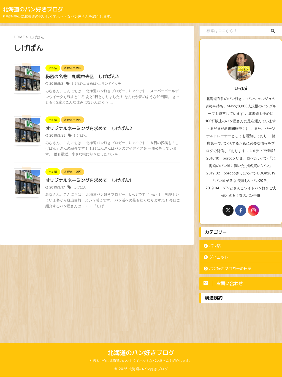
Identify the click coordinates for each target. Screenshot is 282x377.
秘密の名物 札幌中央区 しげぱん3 (82, 76)
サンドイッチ (111, 83)
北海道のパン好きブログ (33, 9)
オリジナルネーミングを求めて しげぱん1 (88, 180)
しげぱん (78, 83)
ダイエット (218, 257)
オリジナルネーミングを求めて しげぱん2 (88, 128)
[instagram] (253, 210)
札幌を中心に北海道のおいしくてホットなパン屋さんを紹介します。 (141, 361)
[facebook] (240, 210)
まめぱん (93, 83)
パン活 (215, 246)
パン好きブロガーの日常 (230, 268)
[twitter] (228, 210)
